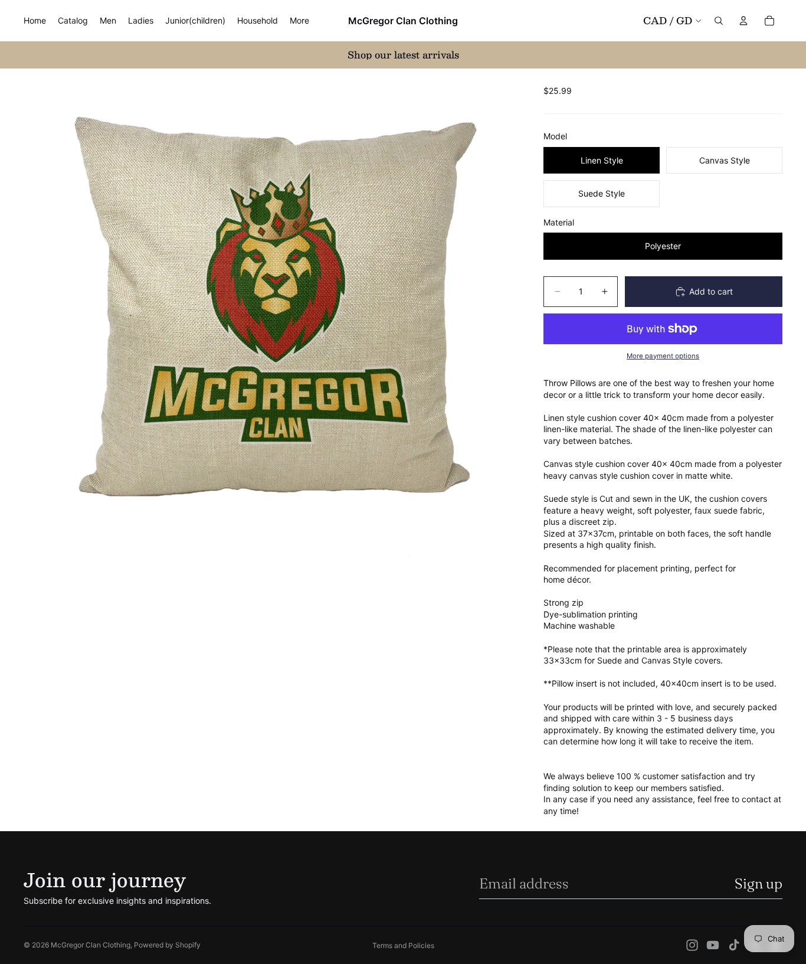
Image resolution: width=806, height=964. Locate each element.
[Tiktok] (734, 945)
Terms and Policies (403, 945)
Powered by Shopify (167, 944)
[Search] (719, 21)
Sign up (758, 883)
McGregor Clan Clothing (90, 944)
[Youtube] (713, 945)
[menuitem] (299, 21)
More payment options (663, 356)
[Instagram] (692, 945)
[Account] (743, 21)
